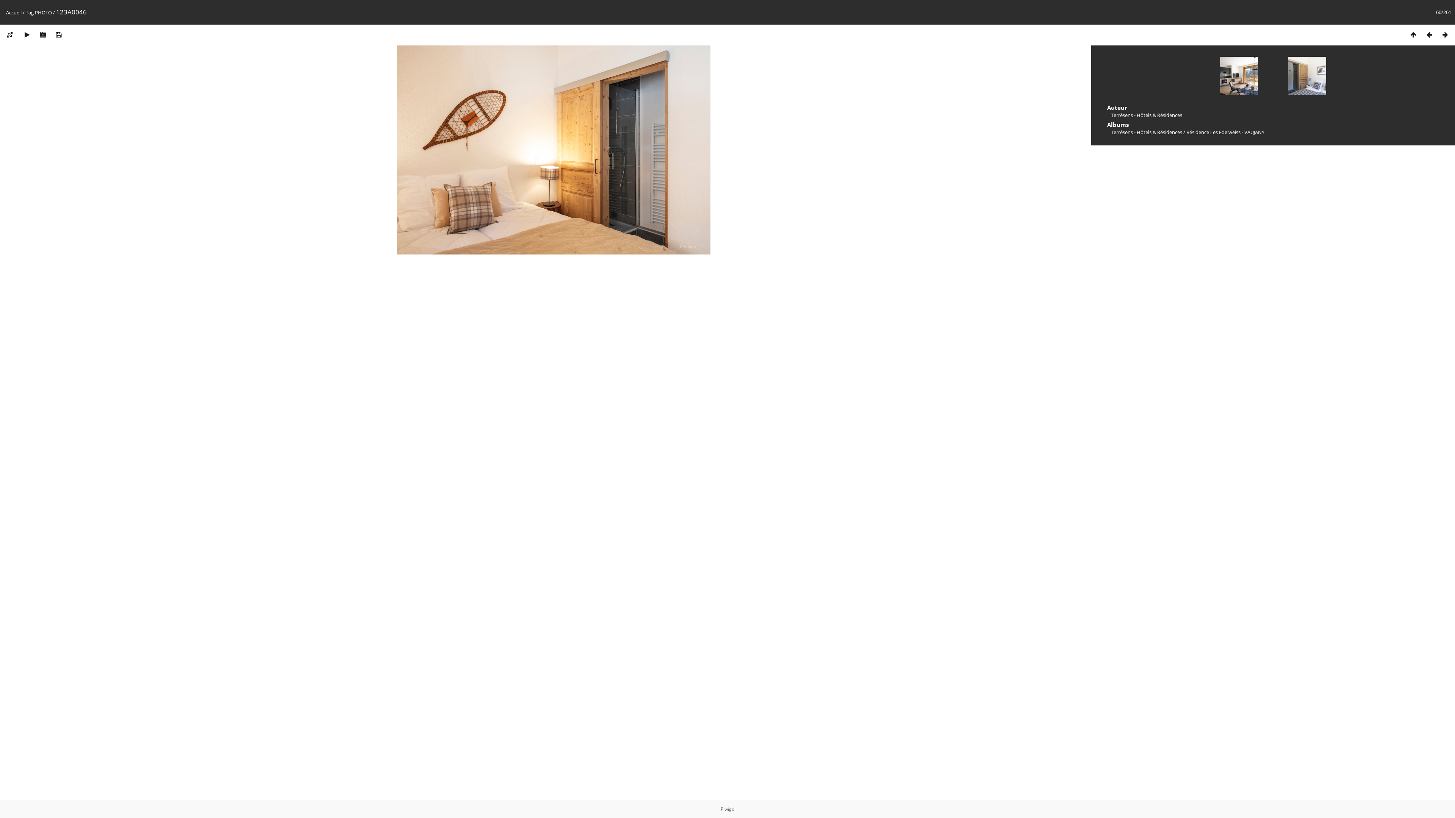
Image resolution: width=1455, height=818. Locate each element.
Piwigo (727, 809)
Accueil (14, 12)
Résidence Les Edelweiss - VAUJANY (1225, 132)
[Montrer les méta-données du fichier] (43, 34)
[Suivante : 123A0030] (1445, 34)
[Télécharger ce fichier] (59, 34)
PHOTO (43, 12)
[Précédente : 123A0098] (1429, 34)
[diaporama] (27, 34)
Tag (30, 12)
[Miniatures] (1413, 34)
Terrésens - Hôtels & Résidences (1146, 132)
